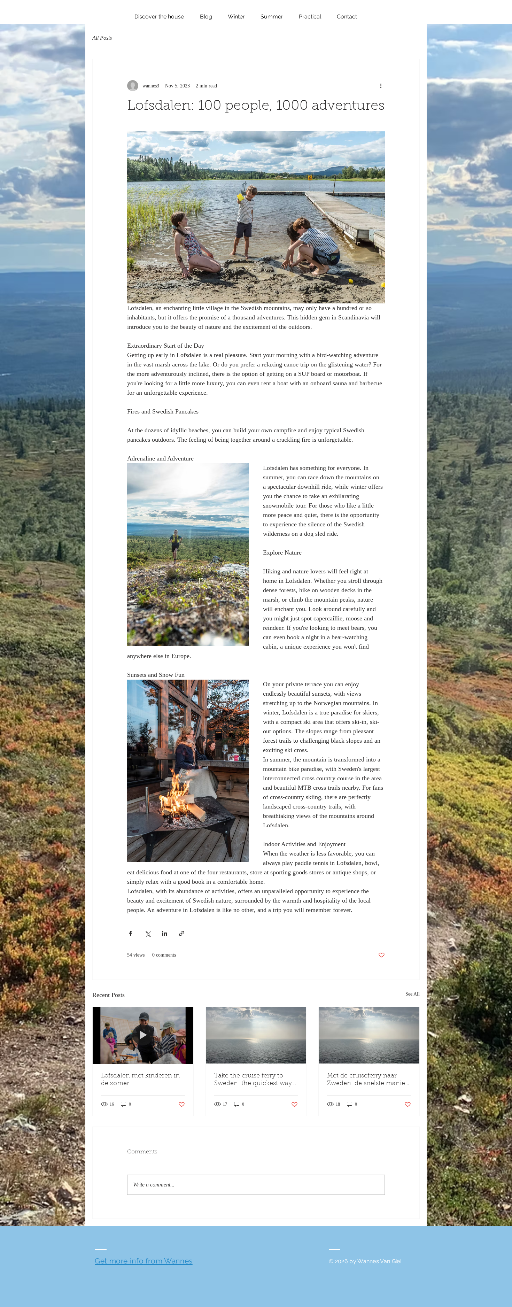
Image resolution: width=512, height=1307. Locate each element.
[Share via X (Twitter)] (147, 933)
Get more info (119, 1260)
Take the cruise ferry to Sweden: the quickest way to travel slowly (253, 1080)
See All (412, 994)
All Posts (102, 38)
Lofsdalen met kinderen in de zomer (140, 1080)
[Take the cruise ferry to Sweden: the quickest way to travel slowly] (256, 1035)
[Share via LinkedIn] (164, 933)
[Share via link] (181, 933)
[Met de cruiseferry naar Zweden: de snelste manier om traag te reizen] (369, 1035)
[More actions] (381, 86)
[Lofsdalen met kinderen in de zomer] (143, 1035)
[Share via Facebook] (130, 933)
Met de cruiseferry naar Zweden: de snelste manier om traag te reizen (367, 1080)
